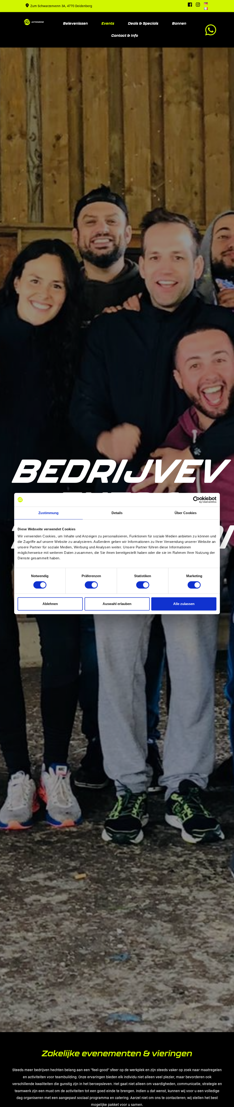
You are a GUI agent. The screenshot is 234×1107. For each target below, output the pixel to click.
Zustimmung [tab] (48, 513)
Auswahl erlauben (117, 604)
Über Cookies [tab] (186, 513)
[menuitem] (206, 3)
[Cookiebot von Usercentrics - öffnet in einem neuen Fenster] (196, 499)
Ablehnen (50, 604)
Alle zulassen (183, 604)
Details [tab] (117, 513)
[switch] (91, 585)
